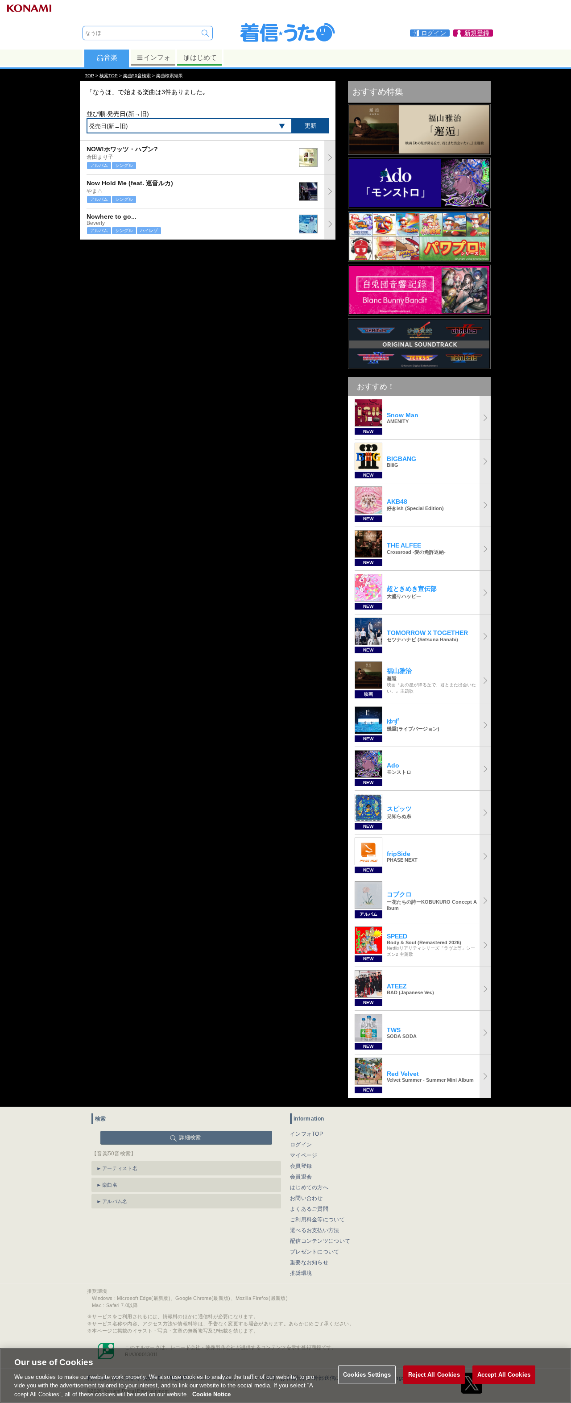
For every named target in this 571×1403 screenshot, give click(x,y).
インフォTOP (306, 1134)
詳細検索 (190, 1137)
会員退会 (301, 1177)
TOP (89, 75)
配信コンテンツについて (320, 1241)
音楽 (110, 57)
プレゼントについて (314, 1252)
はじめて (203, 57)
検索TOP (108, 75)
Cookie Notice (211, 1394)
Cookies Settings (367, 1374)
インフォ (157, 57)
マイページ (304, 1155)
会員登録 (301, 1166)
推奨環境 (301, 1273)
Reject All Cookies (433, 1374)
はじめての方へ (309, 1187)
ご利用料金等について (317, 1219)
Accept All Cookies (503, 1374)
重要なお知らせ (309, 1262)
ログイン (301, 1144)
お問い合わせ (306, 1198)
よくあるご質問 (309, 1209)
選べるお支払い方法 (314, 1230)
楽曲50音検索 (137, 75)
